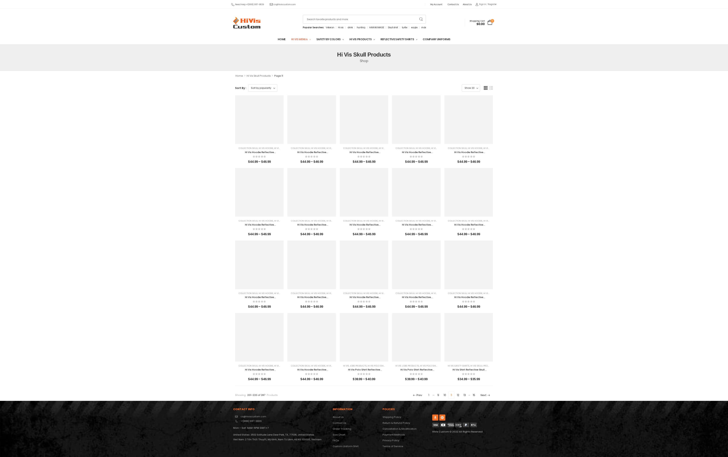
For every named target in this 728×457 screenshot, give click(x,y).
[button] (485, 88)
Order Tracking (342, 429)
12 (458, 395)
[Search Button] (421, 19)
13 (465, 395)
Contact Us (453, 4)
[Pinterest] (442, 418)
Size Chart (339, 435)
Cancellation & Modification (400, 429)
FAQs (336, 440)
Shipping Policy (392, 417)
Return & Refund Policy (396, 423)
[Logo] (246, 22)
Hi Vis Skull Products (259, 76)
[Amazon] (435, 418)
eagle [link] (414, 27)
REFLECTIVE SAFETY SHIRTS (397, 39)
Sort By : (240, 88)
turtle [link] (404, 27)
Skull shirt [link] (393, 27)
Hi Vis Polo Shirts (377, 365)
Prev (419, 395)
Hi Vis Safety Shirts (458, 365)
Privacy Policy (391, 440)
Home (239, 76)
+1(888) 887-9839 (251, 421)
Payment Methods (394, 435)
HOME (282, 39)
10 (445, 395)
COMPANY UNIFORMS (436, 39)
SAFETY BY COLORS (328, 39)
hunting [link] (361, 27)
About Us (467, 4)
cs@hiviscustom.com (284, 4)
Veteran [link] (330, 27)
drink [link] (350, 27)
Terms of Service (393, 446)
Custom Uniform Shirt (346, 446)
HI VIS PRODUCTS (360, 39)
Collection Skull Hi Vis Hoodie (255, 148)
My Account (436, 4)
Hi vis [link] (341, 27)
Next (483, 395)
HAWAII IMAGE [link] (376, 27)
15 (474, 395)
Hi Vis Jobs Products (355, 365)
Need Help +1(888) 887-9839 (249, 4)
